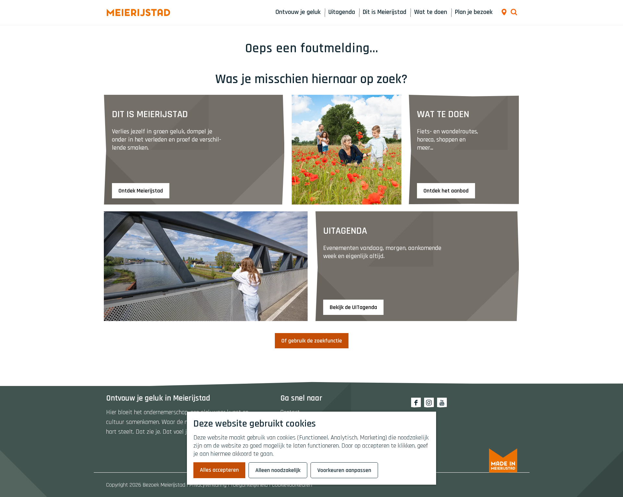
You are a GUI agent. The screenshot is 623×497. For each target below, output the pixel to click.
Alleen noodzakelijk (277, 470)
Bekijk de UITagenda (353, 307)
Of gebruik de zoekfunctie (311, 340)
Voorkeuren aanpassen (344, 470)
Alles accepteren (219, 470)
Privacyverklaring (207, 485)
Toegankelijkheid (249, 485)
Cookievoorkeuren (292, 485)
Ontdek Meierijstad (140, 190)
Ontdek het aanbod (446, 190)
